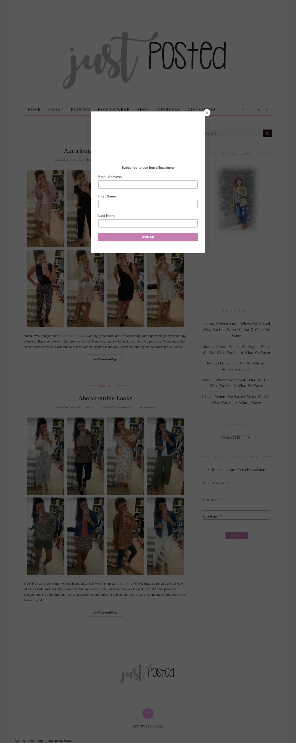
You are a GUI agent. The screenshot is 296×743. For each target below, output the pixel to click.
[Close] (207, 112)
